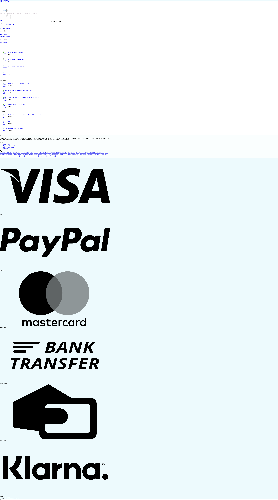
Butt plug (58, 152)
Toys (48, 156)
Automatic (28, 152)
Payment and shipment (9, 145)
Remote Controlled (29, 156)
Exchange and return (8, 147)
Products (9, 156)
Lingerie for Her (55, 154)
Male (69, 154)
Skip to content (4, 0)
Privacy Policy (6, 148)
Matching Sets (90, 154)
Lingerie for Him (63, 154)
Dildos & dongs (93, 152)
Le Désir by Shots (42, 154)
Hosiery (36, 154)
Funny (19, 154)
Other (103, 154)
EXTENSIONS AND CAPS (6, 154)
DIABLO (86, 152)
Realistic (22, 156)
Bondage (53, 152)
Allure (18, 152)
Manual (73, 154)
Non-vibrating (97, 154)
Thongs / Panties (42, 156)
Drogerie (99, 152)
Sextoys (36, 156)
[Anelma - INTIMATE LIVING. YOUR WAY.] (5, 2)
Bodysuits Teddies (46, 152)
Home (1, 17)
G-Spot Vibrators (25, 154)
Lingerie (49, 154)
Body (40, 152)
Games (31, 154)
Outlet (106, 154)
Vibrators (58, 156)
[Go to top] (0, 499)
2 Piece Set (2, 152)
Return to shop (10, 24)
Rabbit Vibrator (15, 156)
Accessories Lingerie (11, 152)
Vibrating (53, 156)
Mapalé (77, 154)
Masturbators (83, 154)
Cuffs (82, 152)
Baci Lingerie (34, 152)
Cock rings (77, 152)
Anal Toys (23, 152)
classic (63, 152)
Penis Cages (3, 156)
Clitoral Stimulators (70, 152)
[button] (6, 10)
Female (14, 154)
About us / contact (7, 144)
